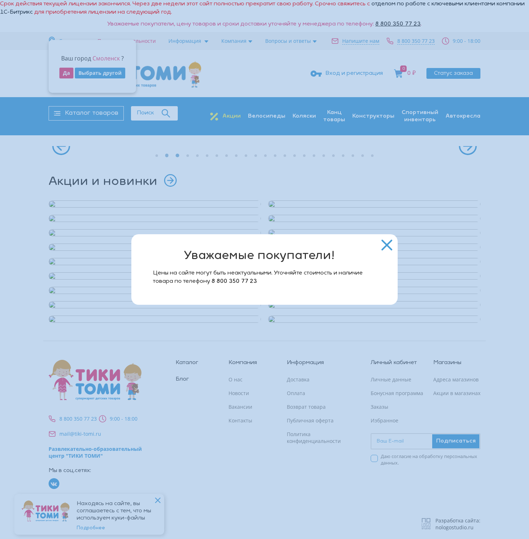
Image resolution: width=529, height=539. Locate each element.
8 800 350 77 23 (234, 281)
